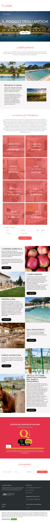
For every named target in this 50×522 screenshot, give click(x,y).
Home (4, 11)
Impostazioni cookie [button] (6, 519)
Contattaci (36, 11)
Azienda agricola (10, 11)
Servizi (31, 11)
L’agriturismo (18, 11)
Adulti (38, 230)
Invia (42, 472)
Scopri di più (6, 267)
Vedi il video (25, 32)
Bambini (42, 230)
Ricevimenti (25, 11)
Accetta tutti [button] (14, 519)
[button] (1, 71)
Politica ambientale (7, 14)
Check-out (23, 230)
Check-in (7, 230)
